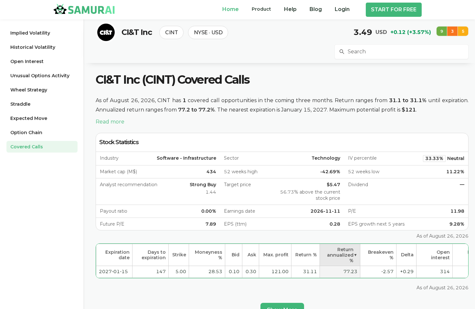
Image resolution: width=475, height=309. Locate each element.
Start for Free (394, 9)
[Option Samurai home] (84, 9)
